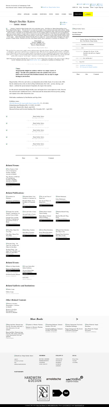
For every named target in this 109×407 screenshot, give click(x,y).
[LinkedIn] (80, 4)
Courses (64, 14)
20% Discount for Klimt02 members (88, 67)
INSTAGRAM (59, 360)
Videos (70, 14)
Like (37, 158)
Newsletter (86, 7)
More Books (37, 319)
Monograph (23, 24)
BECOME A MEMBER (44, 359)
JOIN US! (75, 7)
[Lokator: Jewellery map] (96, 5)
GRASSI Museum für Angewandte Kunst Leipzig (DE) (24, 103)
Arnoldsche (16, 24)
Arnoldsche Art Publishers (86, 65)
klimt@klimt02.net (79, 405)
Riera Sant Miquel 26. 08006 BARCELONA (47, 405)
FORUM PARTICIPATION (20, 364)
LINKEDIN (58, 365)
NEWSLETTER (59, 359)
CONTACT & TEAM (18, 361)
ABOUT (16, 359)
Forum (57, 14)
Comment (51, 158)
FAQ (80, 7)
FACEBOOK (58, 364)
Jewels (19, 14)
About (91, 7)
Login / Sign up (99, 7)
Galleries (34, 14)
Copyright (74, 360)
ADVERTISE (42, 362)
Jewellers (26, 14)
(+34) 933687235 (66, 405)
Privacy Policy (75, 359)
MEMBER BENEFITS (44, 360)
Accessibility (75, 362)
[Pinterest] (100, 4)
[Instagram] (93, 4)
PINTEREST (58, 362)
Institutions (43, 14)
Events (51, 14)
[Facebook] (86, 4)
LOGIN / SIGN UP (43, 364)
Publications (78, 14)
